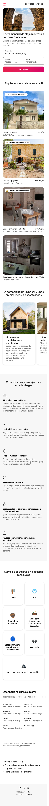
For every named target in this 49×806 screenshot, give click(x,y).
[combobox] (23, 53)
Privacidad (19, 794)
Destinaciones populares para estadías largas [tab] (20, 697)
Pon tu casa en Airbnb (33, 4)
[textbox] (13, 62)
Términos (28, 794)
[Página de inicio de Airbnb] (4, 4)
